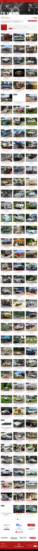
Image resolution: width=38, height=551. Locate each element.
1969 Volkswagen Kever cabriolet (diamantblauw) (19, 465)
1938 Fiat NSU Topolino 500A (19, 222)
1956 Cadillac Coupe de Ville (19, 65)
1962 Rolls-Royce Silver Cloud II (31, 379)
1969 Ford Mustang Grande (6, 271)
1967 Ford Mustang (31, 234)
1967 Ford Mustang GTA (19, 271)
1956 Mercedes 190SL (6, 295)
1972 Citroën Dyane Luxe (31, 126)
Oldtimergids (32, 1)
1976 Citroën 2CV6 (19, 114)
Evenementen (14, 1)
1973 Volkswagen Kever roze (19, 489)
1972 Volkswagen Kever (19, 452)
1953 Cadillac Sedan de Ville (31, 77)
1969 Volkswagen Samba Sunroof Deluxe (6, 514)
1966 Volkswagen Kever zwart (19, 501)
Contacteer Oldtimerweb (4, 545)
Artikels (8, 1)
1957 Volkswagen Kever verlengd (31, 489)
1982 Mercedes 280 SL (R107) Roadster (19, 296)
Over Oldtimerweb (3, 544)
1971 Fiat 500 (6, 186)
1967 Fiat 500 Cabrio (31, 198)
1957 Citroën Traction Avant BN (19, 162)
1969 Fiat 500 (31, 186)
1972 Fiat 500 (19, 186)
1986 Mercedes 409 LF (31, 295)
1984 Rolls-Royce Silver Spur (31, 391)
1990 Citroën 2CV (6, 102)
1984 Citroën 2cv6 (6, 114)
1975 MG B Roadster (31, 308)
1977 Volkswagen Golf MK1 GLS (19, 428)
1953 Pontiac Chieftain (6, 344)
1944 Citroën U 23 (31, 162)
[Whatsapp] (35, 17)
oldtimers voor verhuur (4, 22)
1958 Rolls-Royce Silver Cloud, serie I (6, 392)
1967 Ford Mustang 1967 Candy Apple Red (19, 259)
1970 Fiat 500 (19, 198)
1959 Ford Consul (31, 222)
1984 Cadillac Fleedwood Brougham (6, 78)
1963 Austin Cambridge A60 (31, 42)
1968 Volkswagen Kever (6, 452)
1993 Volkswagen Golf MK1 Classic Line (6, 428)
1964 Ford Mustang (19, 234)
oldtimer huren (6, 20)
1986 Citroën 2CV (31, 102)
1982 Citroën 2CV (19, 102)
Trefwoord (18, 25)
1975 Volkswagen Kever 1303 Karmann (6, 465)
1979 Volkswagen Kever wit (6, 501)
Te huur (27, 1)
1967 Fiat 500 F (7, 210)
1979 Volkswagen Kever (31, 452)
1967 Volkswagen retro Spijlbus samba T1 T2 (31, 501)
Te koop (23, 1)
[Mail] (34, 17)
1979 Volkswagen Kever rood (6, 489)
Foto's (19, 1)
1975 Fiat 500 (6, 198)
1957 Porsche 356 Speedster (31, 344)
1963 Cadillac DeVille (31, 65)
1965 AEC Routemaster (7, 42)
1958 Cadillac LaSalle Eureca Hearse (19, 78)
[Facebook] (36, 17)
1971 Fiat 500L (19, 210)
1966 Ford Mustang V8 (31, 271)
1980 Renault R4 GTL (19, 379)
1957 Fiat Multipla (6, 222)
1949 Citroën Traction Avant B (6, 162)
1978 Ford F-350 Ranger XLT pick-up (6, 235)
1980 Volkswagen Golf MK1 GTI (31, 428)
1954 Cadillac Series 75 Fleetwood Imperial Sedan (18, 90)
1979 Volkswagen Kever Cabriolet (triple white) (31, 465)
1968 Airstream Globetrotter (19, 42)
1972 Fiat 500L (31, 210)
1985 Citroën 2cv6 (6, 126)
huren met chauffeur (16, 22)
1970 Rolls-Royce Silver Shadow (19, 391)
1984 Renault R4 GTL (6, 379)
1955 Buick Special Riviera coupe (6, 65)
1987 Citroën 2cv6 (31, 114)
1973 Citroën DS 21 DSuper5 (19, 126)
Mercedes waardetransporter (7, 308)
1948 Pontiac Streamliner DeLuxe (19, 344)
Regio (9, 25)
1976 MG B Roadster (19, 308)
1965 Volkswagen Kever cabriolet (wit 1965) (6, 477)
